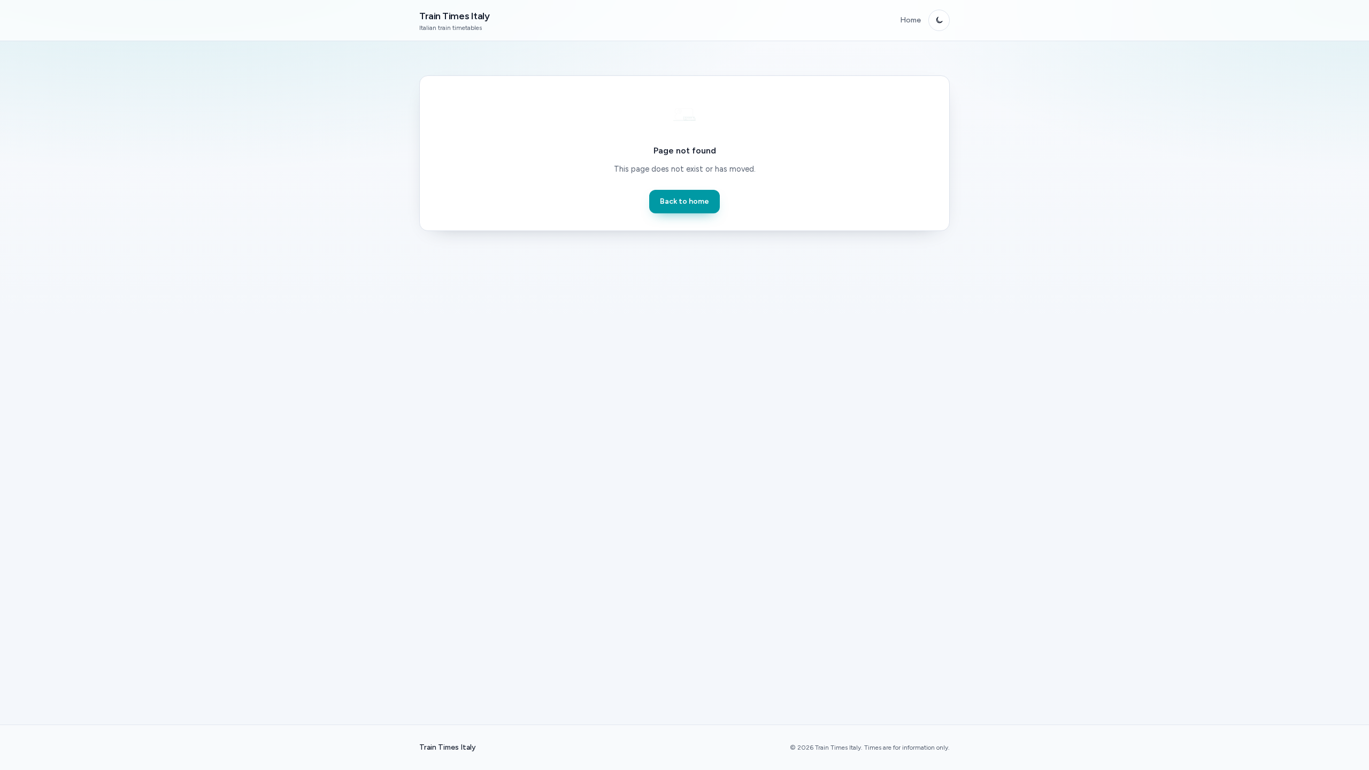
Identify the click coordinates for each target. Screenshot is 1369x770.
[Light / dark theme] (939, 20)
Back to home (684, 201)
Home (910, 20)
